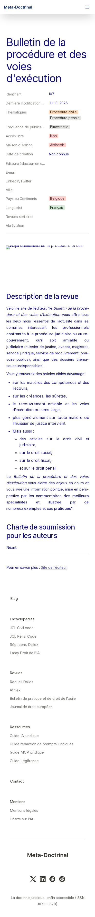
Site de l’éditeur (53, 567)
